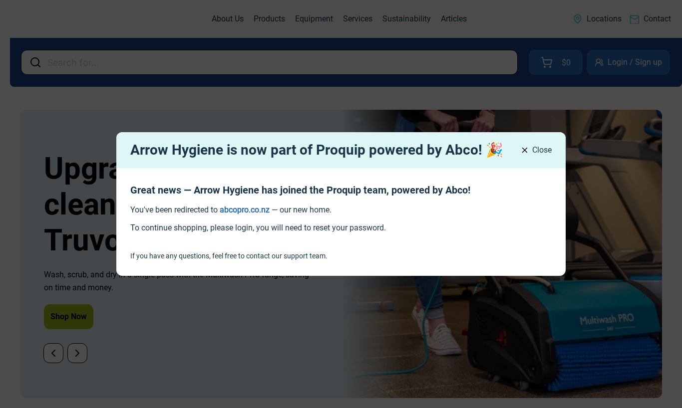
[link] (245, 209)
